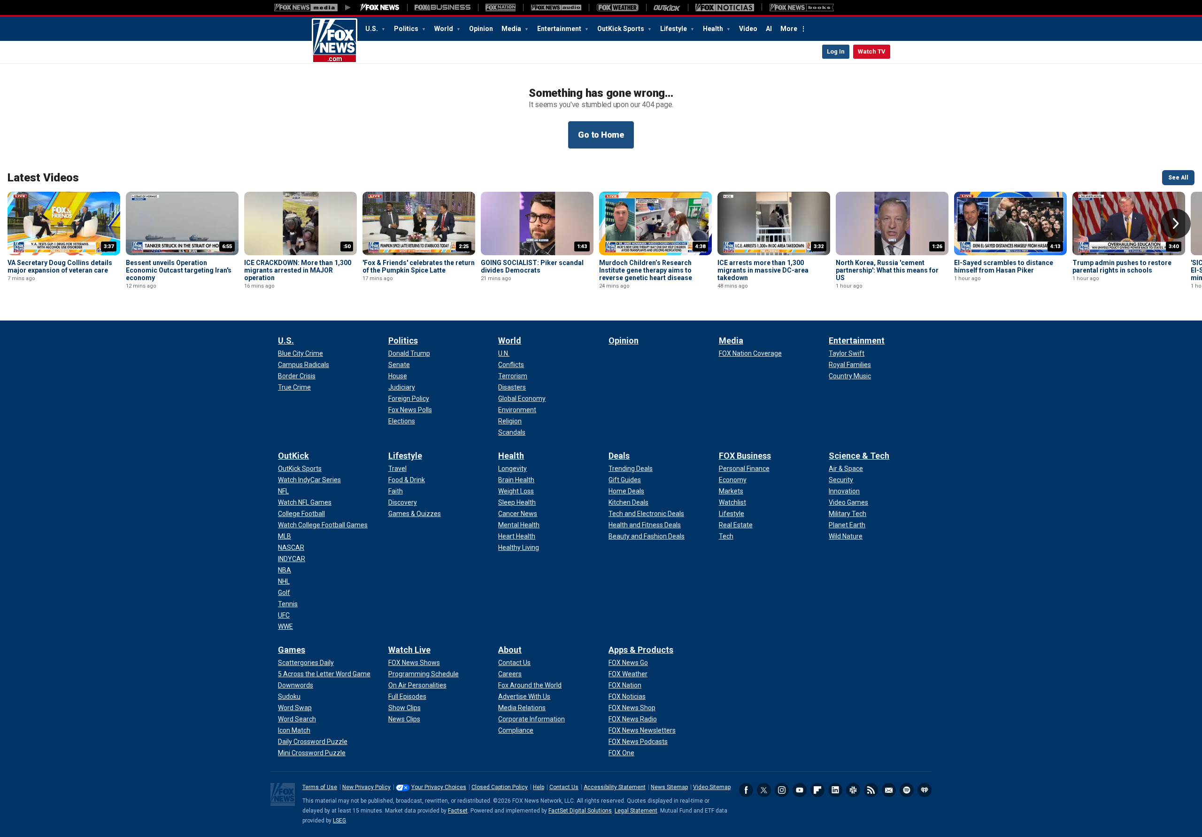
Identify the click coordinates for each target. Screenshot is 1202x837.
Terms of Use (319, 787)
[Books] (801, 7)
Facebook (746, 790)
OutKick (293, 456)
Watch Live (409, 650)
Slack (853, 790)
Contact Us (563, 787)
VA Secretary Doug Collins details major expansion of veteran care (60, 266)
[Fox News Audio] (556, 7)
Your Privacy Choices (438, 787)
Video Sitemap (712, 787)
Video (748, 28)
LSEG (339, 820)
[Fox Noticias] (724, 7)
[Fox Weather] (617, 7)
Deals (619, 456)
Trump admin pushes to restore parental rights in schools (1121, 266)
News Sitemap (669, 787)
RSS (871, 790)
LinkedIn (835, 790)
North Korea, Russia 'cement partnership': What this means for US (887, 270)
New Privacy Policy (366, 787)
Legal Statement (636, 810)
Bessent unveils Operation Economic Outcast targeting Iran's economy (178, 270)
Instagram (782, 790)
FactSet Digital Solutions (580, 810)
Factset (458, 810)
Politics (407, 28)
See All (1178, 177)
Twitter (764, 790)
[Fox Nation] (500, 7)
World (444, 28)
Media (512, 28)
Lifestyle (674, 28)
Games (291, 650)
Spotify (907, 790)
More (788, 28)
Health (713, 28)
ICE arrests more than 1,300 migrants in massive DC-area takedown (763, 270)
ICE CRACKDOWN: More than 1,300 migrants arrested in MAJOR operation (297, 270)
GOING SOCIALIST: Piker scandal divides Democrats (532, 266)
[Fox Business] (442, 7)
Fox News (334, 40)
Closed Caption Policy (499, 787)
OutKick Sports (621, 28)
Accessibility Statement (615, 787)
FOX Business (745, 456)
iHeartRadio (924, 790)
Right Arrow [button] (1176, 224)
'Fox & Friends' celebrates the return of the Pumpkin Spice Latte (418, 266)
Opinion (481, 28)
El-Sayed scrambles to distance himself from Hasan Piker (1003, 266)
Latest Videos (43, 177)
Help (538, 787)
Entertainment (560, 28)
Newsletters (889, 790)
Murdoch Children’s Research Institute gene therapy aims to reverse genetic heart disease (645, 270)
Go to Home (601, 135)
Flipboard (817, 790)
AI (769, 28)
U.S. (372, 28)
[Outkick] (667, 7)
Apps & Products (641, 650)
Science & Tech (859, 456)
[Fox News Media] (380, 7)
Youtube (800, 790)
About (510, 650)
